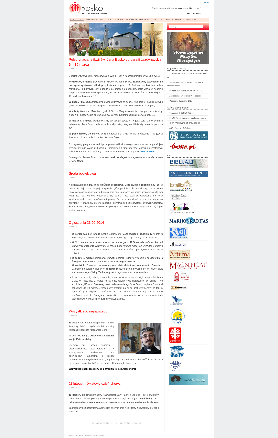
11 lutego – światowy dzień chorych (95, 383)
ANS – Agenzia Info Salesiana (181, 128)
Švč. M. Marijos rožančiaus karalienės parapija (187, 118)
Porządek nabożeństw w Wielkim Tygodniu (186, 91)
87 (125, 423)
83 (108, 423)
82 (104, 423)
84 (112, 423)
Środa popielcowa (82, 173)
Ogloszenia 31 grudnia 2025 (180, 101)
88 (129, 423)
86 (121, 423)
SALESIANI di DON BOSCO (180, 113)
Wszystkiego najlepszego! (88, 311)
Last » (137, 423)
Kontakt (72, 435)
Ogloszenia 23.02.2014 (86, 222)
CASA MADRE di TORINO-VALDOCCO (184, 123)
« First (95, 423)
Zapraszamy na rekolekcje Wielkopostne (185, 96)
